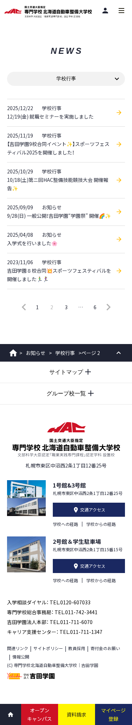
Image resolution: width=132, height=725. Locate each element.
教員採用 (76, 648)
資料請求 (76, 714)
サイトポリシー (48, 648)
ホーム (13, 352)
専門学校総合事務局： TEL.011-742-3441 (52, 612)
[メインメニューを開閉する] (121, 10)
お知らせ (35, 352)
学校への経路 (65, 524)
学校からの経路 (101, 524)
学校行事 (65, 352)
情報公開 (20, 657)
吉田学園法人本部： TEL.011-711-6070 (50, 621)
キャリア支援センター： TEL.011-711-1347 (54, 631)
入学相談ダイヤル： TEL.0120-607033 (48, 602)
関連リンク (17, 648)
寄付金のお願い (105, 648)
